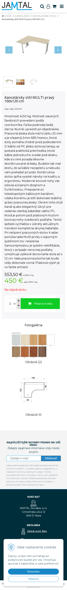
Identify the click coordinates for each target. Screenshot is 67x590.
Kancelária (22, 16)
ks (15, 303)
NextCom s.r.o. (33, 587)
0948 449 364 (37, 531)
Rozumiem (34, 571)
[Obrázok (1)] (33, 389)
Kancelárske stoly (44, 16)
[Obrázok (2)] (33, 345)
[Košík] (54, 6)
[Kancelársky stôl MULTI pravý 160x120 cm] (33, 46)
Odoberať (51, 458)
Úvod (8, 16)
